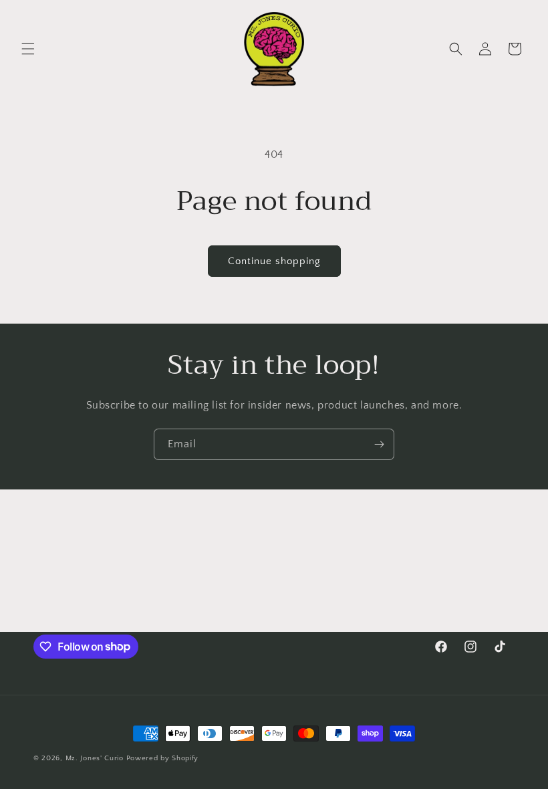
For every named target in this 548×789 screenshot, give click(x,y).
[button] (28, 49)
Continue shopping (274, 261)
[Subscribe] (379, 444)
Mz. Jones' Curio (94, 758)
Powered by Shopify (162, 758)
